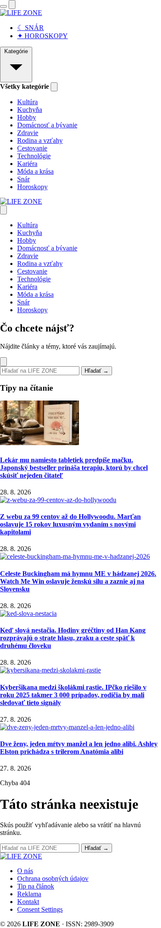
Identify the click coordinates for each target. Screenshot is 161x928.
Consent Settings (40, 909)
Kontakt (28, 901)
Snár (23, 179)
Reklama (29, 894)
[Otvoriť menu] (3, 6)
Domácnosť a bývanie (47, 125)
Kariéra (27, 163)
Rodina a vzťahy (40, 140)
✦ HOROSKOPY (42, 35)
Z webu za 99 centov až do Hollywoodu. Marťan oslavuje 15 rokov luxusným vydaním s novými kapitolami (70, 524)
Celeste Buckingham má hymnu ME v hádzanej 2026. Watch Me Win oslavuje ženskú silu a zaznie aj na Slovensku (78, 581)
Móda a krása (35, 171)
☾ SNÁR (30, 27)
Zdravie (27, 132)
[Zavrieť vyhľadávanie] (3, 361)
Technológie (34, 156)
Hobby (26, 117)
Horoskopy (32, 186)
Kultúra (27, 101)
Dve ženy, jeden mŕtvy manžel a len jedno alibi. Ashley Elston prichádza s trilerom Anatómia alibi (79, 747)
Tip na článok (35, 886)
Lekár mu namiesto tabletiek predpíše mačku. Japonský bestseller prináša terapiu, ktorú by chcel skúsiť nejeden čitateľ (74, 467)
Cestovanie (32, 148)
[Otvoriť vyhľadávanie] (12, 4)
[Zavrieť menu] (3, 209)
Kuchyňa (29, 109)
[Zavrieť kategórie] (54, 86)
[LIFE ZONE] (21, 12)
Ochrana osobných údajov (52, 878)
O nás (25, 870)
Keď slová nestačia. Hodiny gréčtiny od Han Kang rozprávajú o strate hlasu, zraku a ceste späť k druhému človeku (73, 638)
